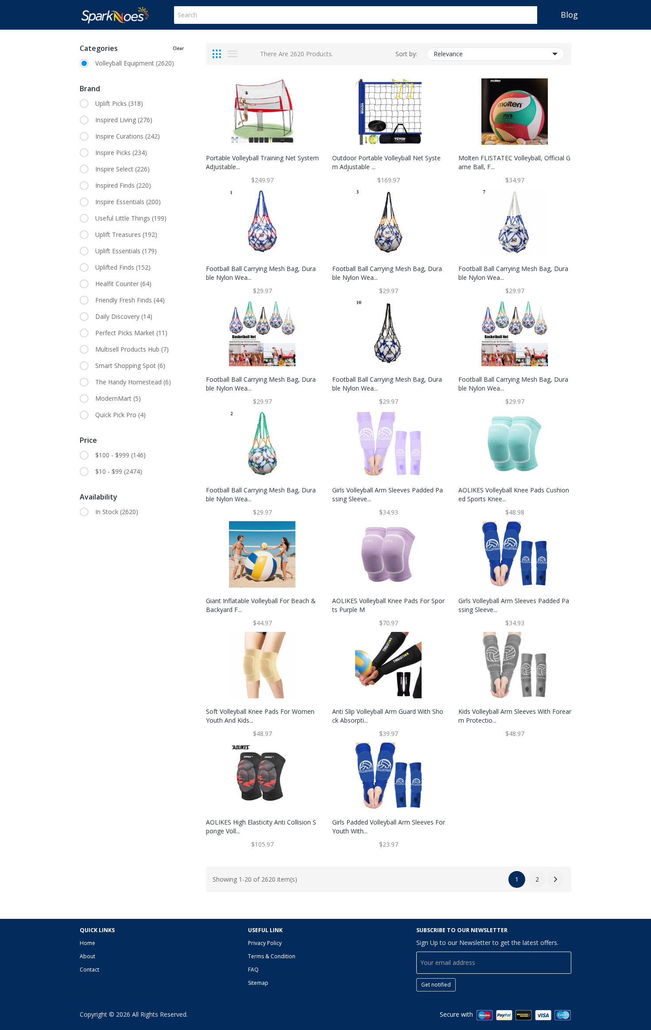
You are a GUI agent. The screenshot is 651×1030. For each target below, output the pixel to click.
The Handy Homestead (133, 382)
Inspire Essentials (128, 201)
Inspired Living (123, 120)
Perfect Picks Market (131, 333)
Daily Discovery (123, 316)
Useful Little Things (131, 218)
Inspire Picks (121, 152)
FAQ (253, 969)
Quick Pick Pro (120, 414)
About (87, 956)
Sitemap (258, 983)
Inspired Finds (123, 185)
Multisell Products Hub (132, 349)
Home (87, 943)
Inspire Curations (127, 136)
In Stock (116, 511)
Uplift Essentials (126, 251)
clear (178, 48)
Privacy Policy (265, 943)
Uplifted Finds (123, 267)
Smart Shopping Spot (130, 365)
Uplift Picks (119, 103)
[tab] (217, 54)
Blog (569, 14)
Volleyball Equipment (134, 63)
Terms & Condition (271, 956)
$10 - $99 (118, 471)
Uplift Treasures (126, 234)
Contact (89, 969)
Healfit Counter (123, 283)
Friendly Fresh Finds (130, 300)
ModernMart (118, 398)
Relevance (448, 54)
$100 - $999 (120, 455)
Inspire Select (122, 169)
